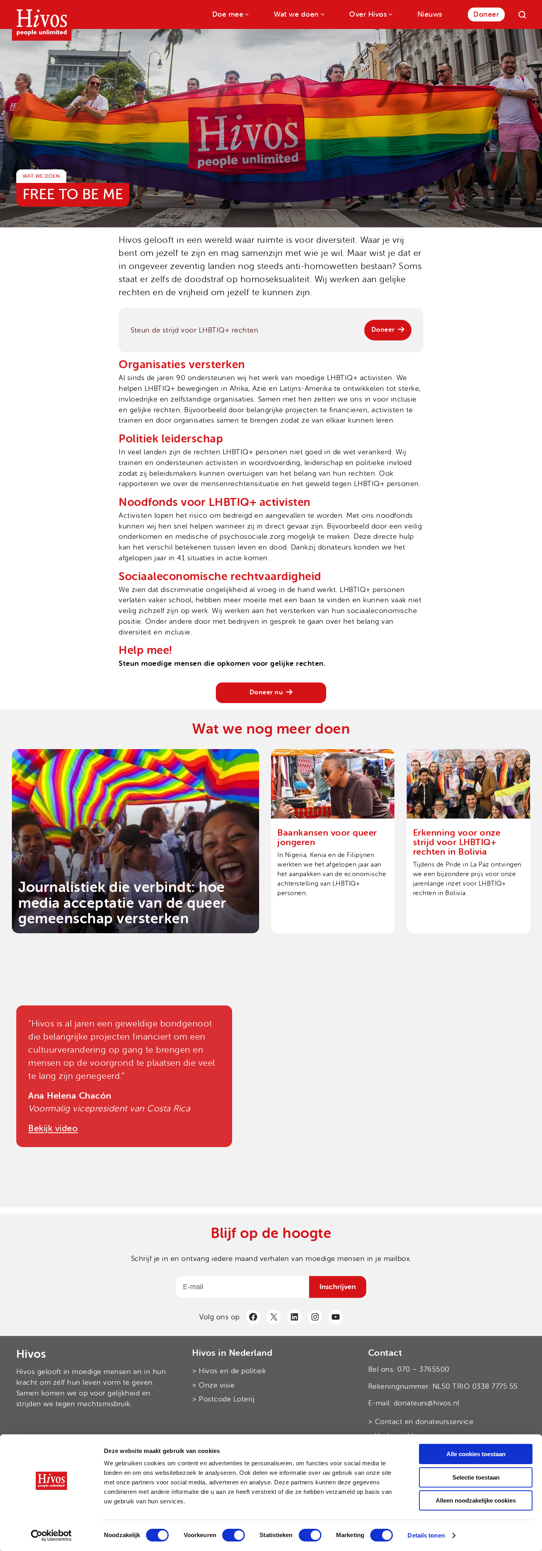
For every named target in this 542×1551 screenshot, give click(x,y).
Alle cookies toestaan (475, 1454)
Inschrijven (337, 1287)
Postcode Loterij (226, 1399)
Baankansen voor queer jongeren (327, 837)
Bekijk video (53, 1128)
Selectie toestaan (476, 1477)
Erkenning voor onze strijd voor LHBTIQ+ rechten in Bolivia (457, 842)
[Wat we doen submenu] (322, 14)
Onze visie (216, 1385)
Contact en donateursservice (424, 1422)
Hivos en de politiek (232, 1370)
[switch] (233, 1535)
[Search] (522, 15)
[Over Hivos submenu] (390, 14)
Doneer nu (266, 692)
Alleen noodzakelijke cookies (476, 1500)
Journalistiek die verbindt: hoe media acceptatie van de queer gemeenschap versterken (122, 903)
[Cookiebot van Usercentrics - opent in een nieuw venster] (51, 1535)
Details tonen (425, 1535)
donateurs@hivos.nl (426, 1403)
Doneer (383, 329)
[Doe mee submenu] (246, 14)
